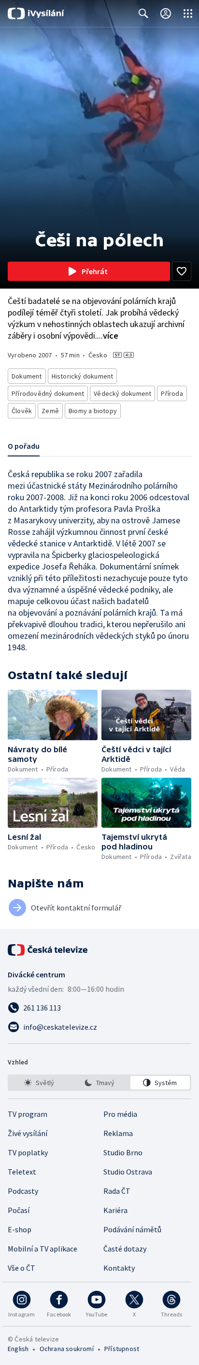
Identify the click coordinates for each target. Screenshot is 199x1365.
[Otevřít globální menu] (188, 13)
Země (50, 410)
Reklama (118, 1133)
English (18, 1348)
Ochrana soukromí (67, 1348)
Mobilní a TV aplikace (42, 1248)
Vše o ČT (21, 1268)
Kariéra (115, 1210)
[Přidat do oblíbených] (181, 271)
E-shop (19, 1229)
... (107, 335)
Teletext (22, 1171)
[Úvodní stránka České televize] (48, 950)
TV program (27, 1114)
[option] (39, 1082)
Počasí (18, 1210)
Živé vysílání (27, 1133)
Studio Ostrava (127, 1171)
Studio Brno (122, 1152)
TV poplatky (28, 1152)
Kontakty (119, 1268)
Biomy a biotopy (93, 410)
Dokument (27, 376)
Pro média (120, 1114)
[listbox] (99, 1082)
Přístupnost (121, 1348)
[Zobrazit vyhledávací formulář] (143, 13)
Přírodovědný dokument (48, 393)
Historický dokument (83, 376)
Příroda (172, 393)
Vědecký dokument (122, 393)
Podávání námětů (132, 1229)
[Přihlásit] (166, 13)
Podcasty (23, 1191)
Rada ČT (116, 1191)
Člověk (22, 410)
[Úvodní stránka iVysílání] (36, 13)
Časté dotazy (124, 1248)
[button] (53, 715)
